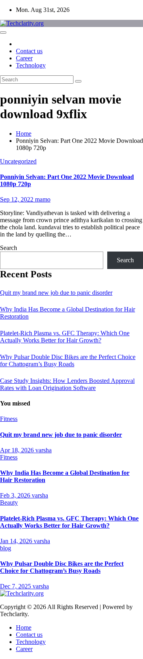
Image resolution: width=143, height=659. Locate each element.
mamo (42, 199)
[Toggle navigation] (3, 32)
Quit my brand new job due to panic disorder (56, 292)
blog (5, 548)
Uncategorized (18, 161)
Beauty (9, 502)
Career (24, 58)
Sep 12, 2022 (17, 199)
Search (8, 247)
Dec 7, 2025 (16, 586)
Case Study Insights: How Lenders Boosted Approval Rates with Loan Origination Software (67, 384)
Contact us (29, 51)
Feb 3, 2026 (16, 495)
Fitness (8, 418)
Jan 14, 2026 (17, 541)
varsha (43, 450)
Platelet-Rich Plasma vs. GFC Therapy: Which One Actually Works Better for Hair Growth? (64, 337)
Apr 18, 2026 (17, 450)
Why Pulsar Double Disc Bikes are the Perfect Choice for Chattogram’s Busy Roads (67, 360)
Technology (31, 65)
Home (23, 133)
